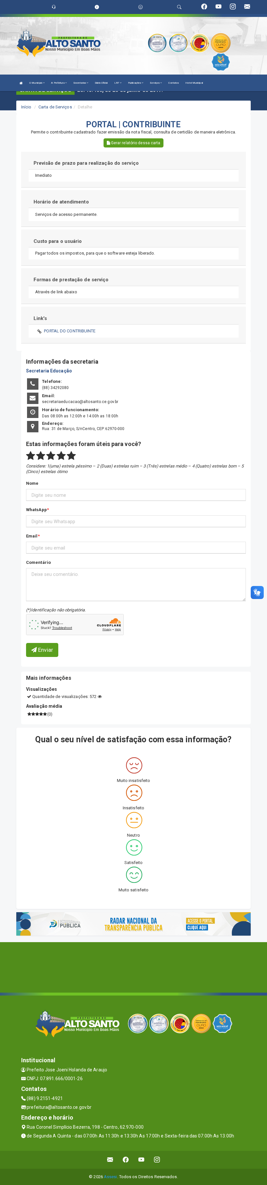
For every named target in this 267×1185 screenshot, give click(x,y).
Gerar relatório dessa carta (135, 143)
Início (26, 107)
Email (32, 536)
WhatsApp (36, 509)
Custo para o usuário (58, 241)
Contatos (173, 82)
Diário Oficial (101, 82)
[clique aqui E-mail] (110, 1159)
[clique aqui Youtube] (141, 1159)
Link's (40, 318)
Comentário (38, 562)
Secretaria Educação (49, 370)
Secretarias (80, 82)
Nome (32, 483)
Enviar (45, 650)
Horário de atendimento (61, 202)
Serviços (155, 82)
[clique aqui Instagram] (157, 1159)
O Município (36, 82)
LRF (117, 82)
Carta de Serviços (55, 107)
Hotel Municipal (194, 82)
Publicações (135, 82)
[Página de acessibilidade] (140, 7)
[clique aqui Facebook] (126, 1159)
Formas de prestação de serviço (71, 280)
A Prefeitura (58, 82)
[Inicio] (21, 83)
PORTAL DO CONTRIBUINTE (69, 330)
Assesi (110, 1176)
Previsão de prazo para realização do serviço (86, 163)
